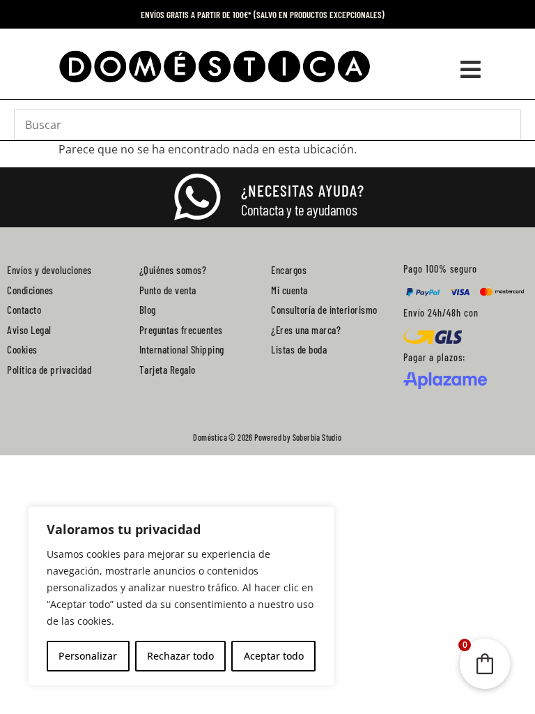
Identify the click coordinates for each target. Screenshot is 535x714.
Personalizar (88, 655)
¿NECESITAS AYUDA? (302, 190)
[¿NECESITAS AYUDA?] (197, 197)
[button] (470, 69)
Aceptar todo (274, 655)
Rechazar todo (180, 655)
